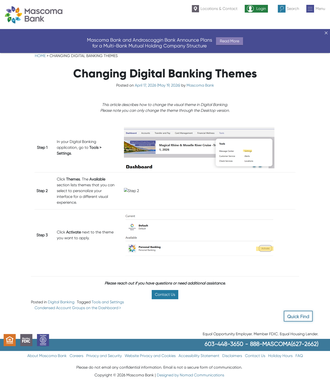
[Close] (326, 33)
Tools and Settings (108, 302)
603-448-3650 (224, 343)
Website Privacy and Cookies (150, 355)
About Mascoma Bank (47, 355)
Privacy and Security (104, 355)
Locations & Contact (219, 8)
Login (261, 8)
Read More (229, 41)
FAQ (299, 355)
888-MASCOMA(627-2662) (284, 343)
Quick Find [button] (298, 316)
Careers (76, 355)
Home (40, 55)
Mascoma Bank (200, 85)
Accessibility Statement (199, 355)
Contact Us (165, 294)
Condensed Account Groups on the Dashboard (77, 307)
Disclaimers (232, 355)
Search (293, 8)
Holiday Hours (280, 355)
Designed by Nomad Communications (190, 375)
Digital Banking (61, 302)
